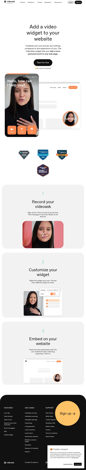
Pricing (40, 2)
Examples (47, 2)
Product (22, 2)
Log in (71, 2)
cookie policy (75, 457)
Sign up (78, 2)
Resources (58, 2)
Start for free (43, 62)
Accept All (78, 464)
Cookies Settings (68, 464)
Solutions (31, 2)
